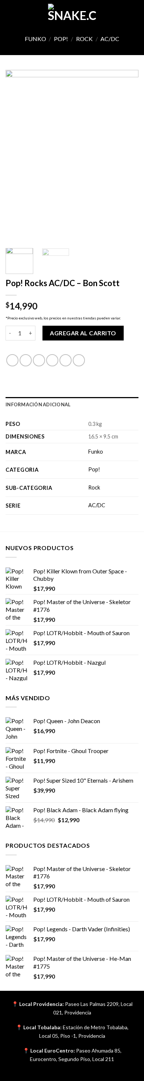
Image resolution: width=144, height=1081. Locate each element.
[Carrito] (134, 13)
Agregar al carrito (83, 332)
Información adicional (38, 404)
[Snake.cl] (72, 13)
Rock (84, 38)
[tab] (72, 404)
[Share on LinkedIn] (79, 360)
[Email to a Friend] (52, 360)
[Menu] (10, 13)
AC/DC (109, 38)
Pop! (61, 38)
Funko (35, 38)
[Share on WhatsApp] (12, 360)
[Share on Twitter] (39, 360)
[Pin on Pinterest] (65, 360)
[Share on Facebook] (26, 360)
